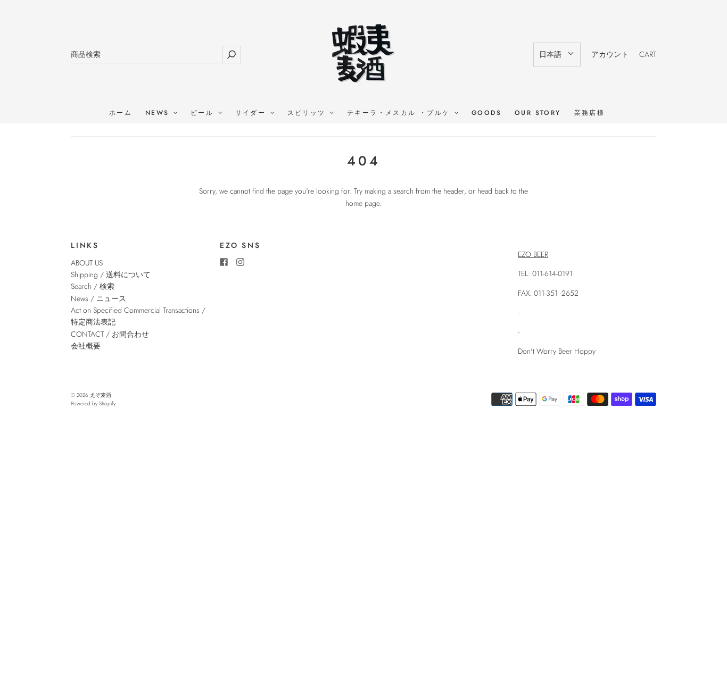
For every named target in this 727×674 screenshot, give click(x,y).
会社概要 (86, 345)
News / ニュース (98, 298)
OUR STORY (538, 113)
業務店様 (589, 113)
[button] (557, 54)
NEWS (158, 113)
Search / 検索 (92, 286)
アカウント (610, 54)
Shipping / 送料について (114, 274)
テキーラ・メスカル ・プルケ (400, 113)
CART (647, 54)
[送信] (231, 54)
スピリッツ (308, 113)
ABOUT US (87, 262)
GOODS (486, 113)
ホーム (120, 113)
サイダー (252, 113)
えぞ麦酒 (100, 395)
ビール (204, 113)
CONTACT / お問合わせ (110, 334)
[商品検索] (146, 54)
